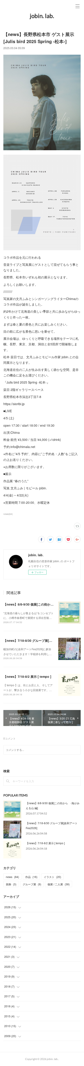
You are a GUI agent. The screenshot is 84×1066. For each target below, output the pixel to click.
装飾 (11, 884)
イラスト (52, 877)
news (12, 877)
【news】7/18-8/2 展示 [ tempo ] (27, 676)
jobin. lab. (42, 15)
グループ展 (32, 884)
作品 (31, 877)
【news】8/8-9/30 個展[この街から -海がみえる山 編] (42, 604)
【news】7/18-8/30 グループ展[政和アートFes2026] (41, 640)
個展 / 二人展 (58, 884)
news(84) (8, 514)
